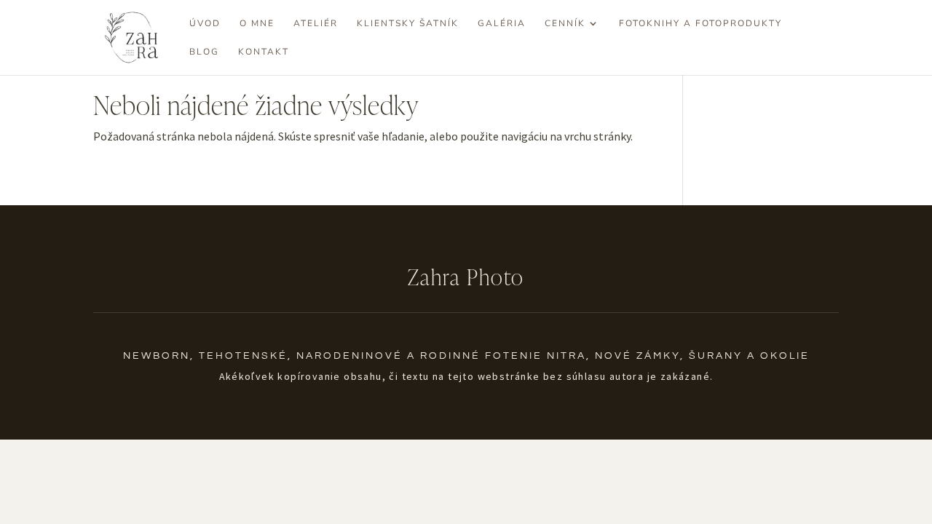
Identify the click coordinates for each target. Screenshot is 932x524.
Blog (204, 52)
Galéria (502, 23)
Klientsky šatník (408, 23)
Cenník (565, 23)
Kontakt (263, 52)
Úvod (205, 23)
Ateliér (315, 23)
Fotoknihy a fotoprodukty (700, 23)
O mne (257, 23)
